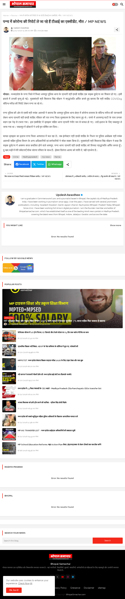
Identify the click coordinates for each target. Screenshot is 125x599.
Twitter (40, 164)
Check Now (24, 583)
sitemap (102, 588)
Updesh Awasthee (68, 194)
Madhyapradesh (30, 157)
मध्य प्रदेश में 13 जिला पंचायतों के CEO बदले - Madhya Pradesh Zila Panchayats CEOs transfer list (59, 388)
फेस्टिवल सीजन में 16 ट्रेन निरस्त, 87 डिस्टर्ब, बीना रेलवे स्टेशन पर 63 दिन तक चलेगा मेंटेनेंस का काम (53, 332)
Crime (15, 157)
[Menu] (4, 4)
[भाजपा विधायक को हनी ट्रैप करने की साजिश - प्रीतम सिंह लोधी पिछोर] (9, 406)
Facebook (24, 164)
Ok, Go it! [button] (14, 590)
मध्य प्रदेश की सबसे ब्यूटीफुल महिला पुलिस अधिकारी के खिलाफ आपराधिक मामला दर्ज (48, 416)
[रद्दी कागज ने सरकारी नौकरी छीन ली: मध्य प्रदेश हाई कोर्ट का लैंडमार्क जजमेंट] (9, 378)
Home (6, 15)
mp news (46, 157)
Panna (14, 15)
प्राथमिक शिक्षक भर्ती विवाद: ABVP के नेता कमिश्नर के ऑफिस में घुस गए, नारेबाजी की (48, 346)
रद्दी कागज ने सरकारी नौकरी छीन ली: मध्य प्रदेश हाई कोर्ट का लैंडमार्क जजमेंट (44, 374)
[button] (115, 4)
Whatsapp (56, 164)
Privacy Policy (60, 588)
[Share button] (67, 164)
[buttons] (57, 577)
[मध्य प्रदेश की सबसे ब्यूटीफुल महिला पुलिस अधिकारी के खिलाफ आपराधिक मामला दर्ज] (9, 420)
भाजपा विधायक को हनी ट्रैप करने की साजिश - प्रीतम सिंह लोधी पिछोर (42, 402)
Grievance (75, 588)
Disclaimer (89, 588)
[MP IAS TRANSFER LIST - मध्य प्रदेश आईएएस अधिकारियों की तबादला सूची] (9, 434)
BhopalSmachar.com (76, 594)
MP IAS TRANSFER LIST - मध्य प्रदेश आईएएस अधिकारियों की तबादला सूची (46, 430)
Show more (115, 225)
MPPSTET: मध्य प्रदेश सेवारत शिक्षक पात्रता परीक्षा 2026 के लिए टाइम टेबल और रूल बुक (50, 360)
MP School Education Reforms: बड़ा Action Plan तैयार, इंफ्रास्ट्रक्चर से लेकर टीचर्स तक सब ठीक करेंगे (59, 444)
